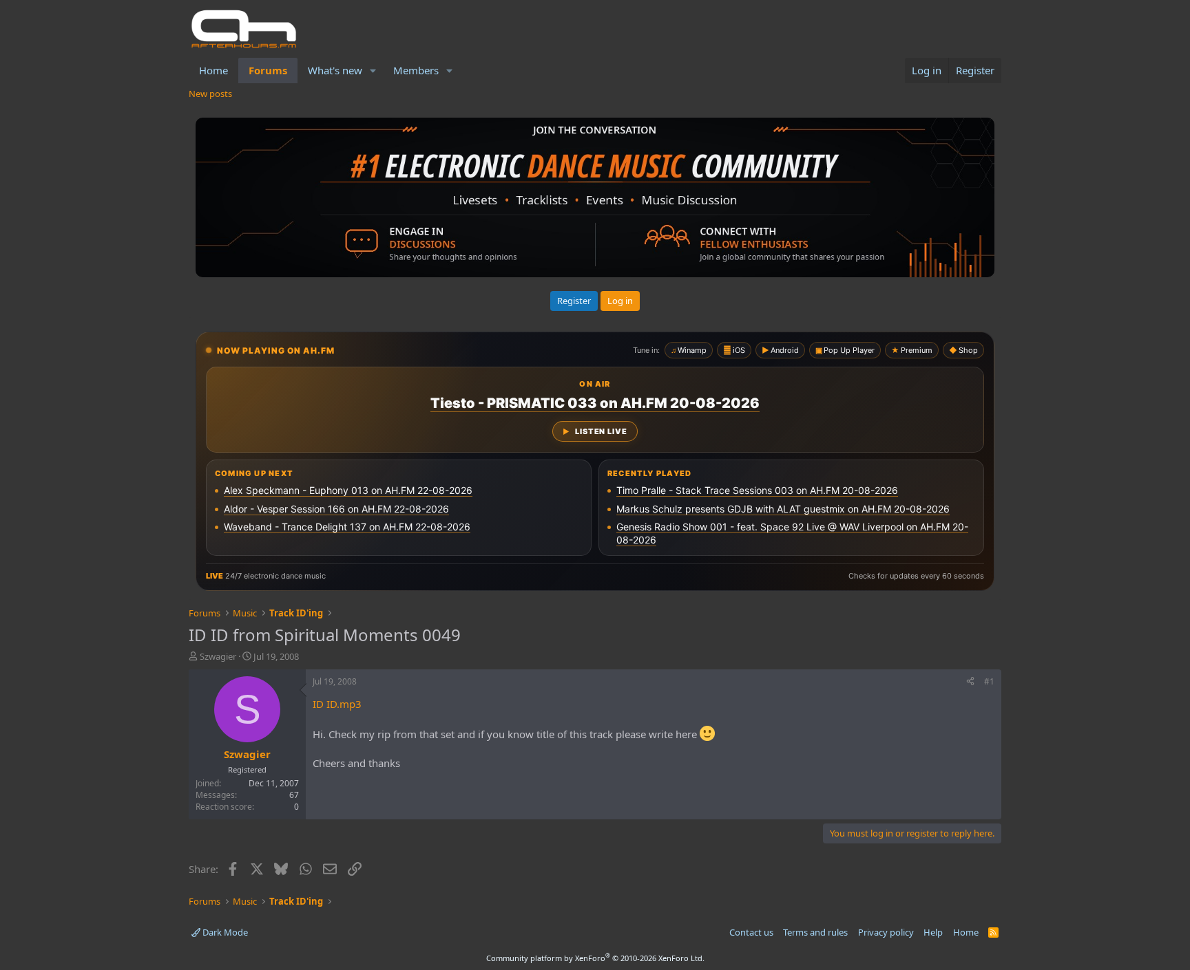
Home (213, 70)
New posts (210, 93)
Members (416, 70)
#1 (989, 681)
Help (933, 932)
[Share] (970, 682)
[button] (373, 70)
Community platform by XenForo (595, 958)
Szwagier (218, 656)
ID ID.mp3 (337, 704)
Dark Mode (224, 932)
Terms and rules (815, 932)
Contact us (751, 932)
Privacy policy (886, 932)
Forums (268, 70)
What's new (335, 70)
